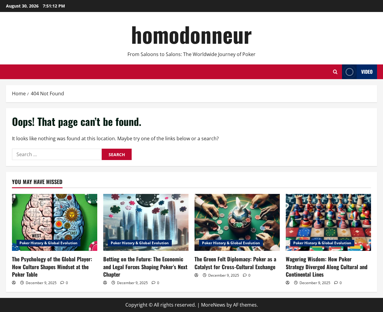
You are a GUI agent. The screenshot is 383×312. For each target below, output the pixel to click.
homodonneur (191, 34)
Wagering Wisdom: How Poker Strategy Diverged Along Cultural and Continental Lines (326, 266)
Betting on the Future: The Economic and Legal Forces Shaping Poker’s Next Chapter (145, 266)
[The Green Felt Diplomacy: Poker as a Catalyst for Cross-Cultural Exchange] (237, 222)
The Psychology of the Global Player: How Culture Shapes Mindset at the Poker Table (52, 266)
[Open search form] (335, 72)
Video (367, 71)
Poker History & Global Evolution (48, 242)
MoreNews (213, 305)
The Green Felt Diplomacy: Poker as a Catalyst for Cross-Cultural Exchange (235, 262)
